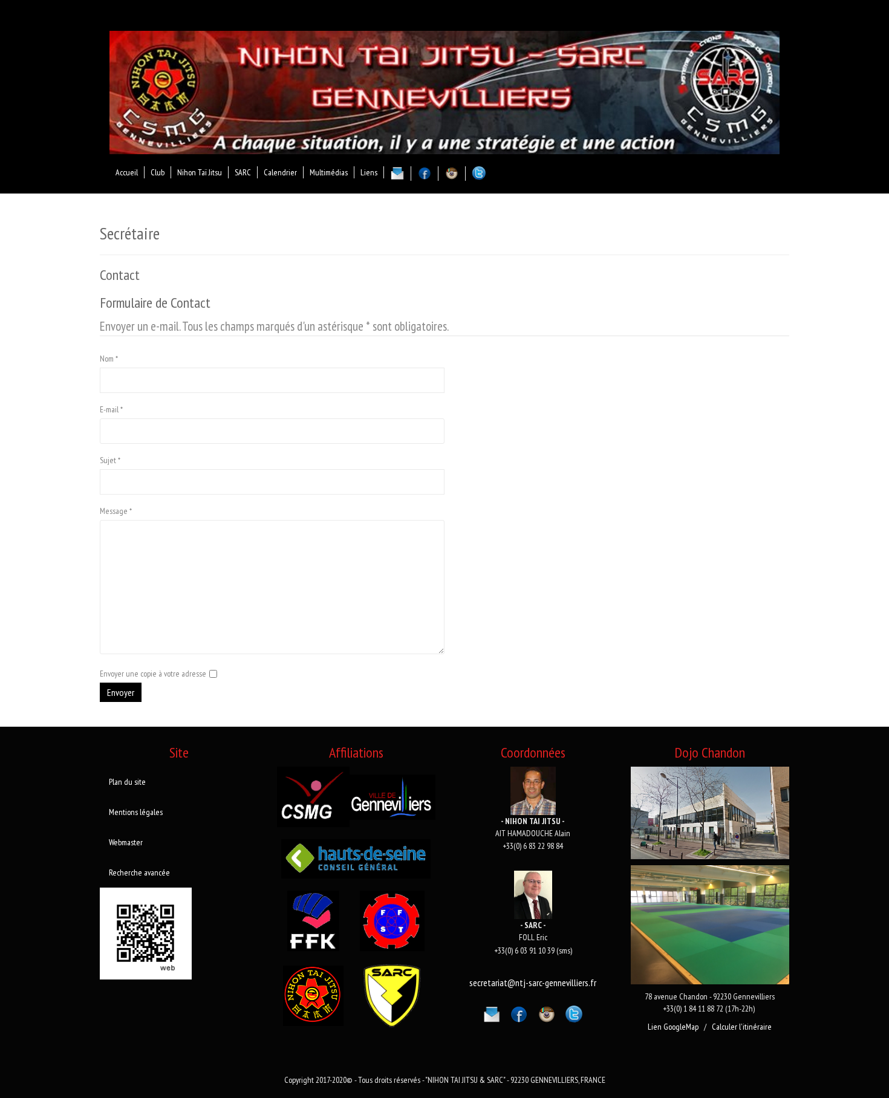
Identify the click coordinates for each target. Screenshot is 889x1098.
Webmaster (126, 842)
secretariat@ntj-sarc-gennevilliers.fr (532, 982)
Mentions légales (136, 812)
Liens (368, 172)
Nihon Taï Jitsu (199, 172)
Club (157, 172)
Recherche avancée (139, 872)
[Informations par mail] (492, 1012)
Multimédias (329, 172)
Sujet (110, 460)
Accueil (127, 172)
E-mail (111, 409)
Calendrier (280, 172)
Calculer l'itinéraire (742, 1026)
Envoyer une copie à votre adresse (153, 673)
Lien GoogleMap (673, 1026)
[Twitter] (574, 1012)
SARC (243, 172)
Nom (109, 358)
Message (116, 510)
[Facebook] (519, 1012)
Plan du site (127, 781)
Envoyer (120, 692)
